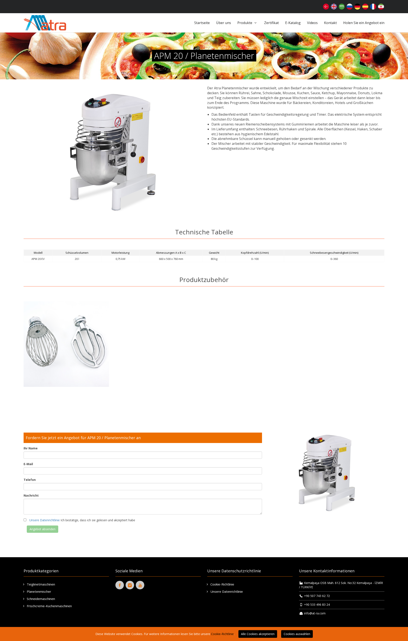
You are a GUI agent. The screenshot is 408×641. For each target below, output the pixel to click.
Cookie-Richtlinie (222, 584)
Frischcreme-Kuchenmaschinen (49, 606)
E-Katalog (293, 22)
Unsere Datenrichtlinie (44, 520)
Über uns (223, 22)
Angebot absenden (42, 529)
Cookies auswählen (297, 634)
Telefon (30, 480)
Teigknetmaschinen (40, 584)
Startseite (202, 22)
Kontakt (330, 22)
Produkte (245, 22)
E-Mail (28, 464)
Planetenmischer (38, 591)
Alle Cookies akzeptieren (258, 634)
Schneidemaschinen (40, 599)
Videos (312, 22)
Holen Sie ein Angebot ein (363, 22)
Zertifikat (271, 22)
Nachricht (31, 495)
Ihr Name (31, 448)
